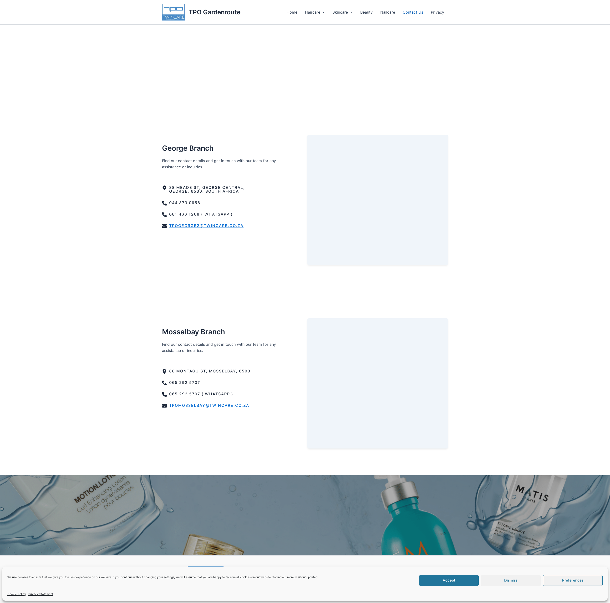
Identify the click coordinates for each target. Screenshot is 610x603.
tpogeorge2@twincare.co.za (206, 225)
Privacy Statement (40, 594)
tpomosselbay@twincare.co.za (209, 405)
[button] (322, 12)
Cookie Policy (16, 594)
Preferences (573, 580)
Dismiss (511, 580)
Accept (449, 580)
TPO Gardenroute (214, 12)
